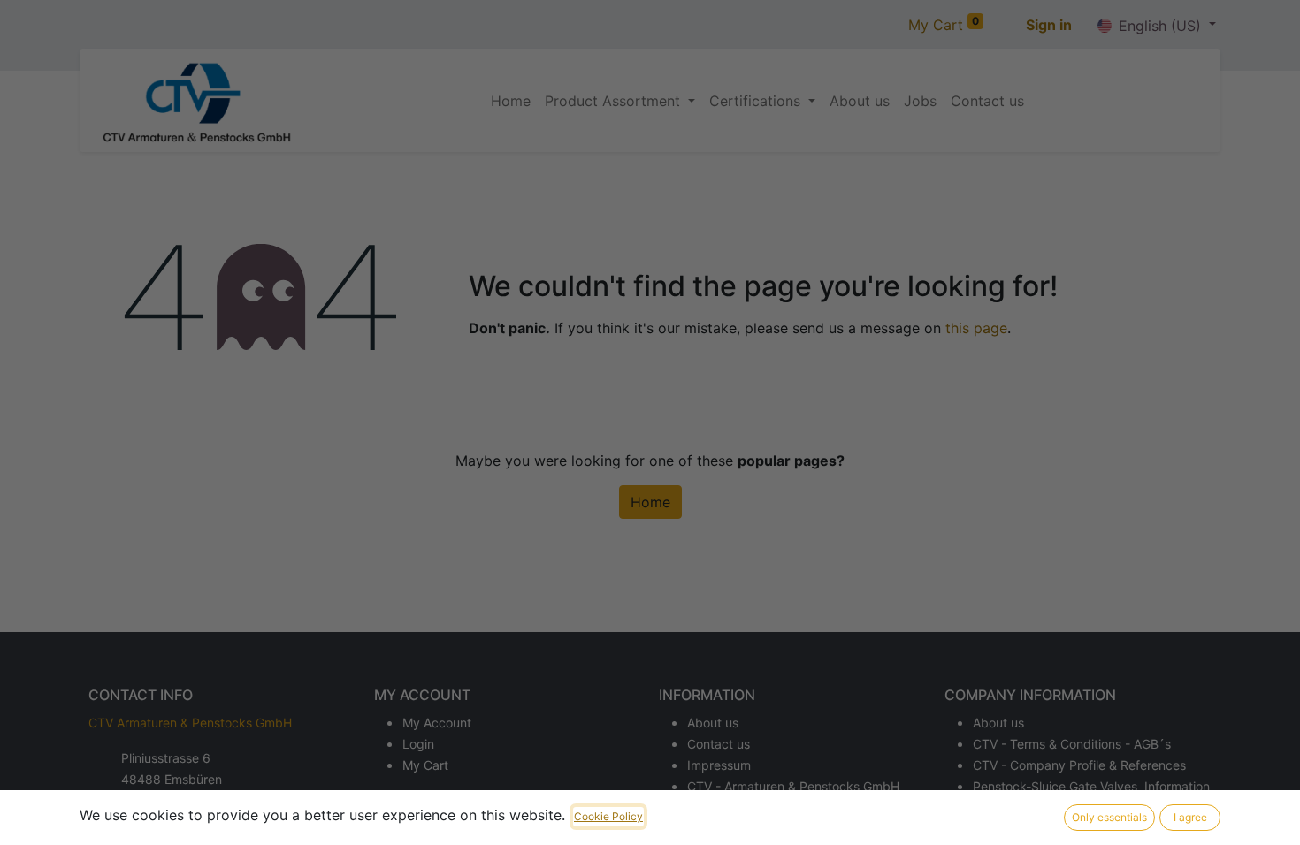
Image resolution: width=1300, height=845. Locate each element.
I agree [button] (1190, 817)
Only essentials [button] (1109, 817)
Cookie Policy (608, 816)
